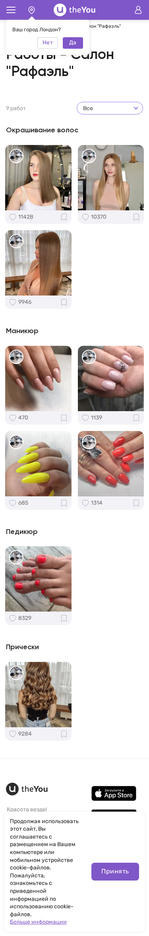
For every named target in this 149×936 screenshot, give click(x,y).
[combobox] (110, 108)
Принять (115, 871)
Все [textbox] (88, 108)
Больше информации (38, 922)
